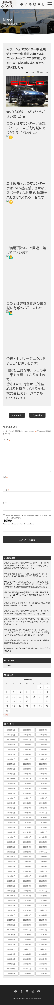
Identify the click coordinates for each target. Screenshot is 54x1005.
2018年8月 (11, 881)
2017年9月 (43, 895)
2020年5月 (11, 847)
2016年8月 (43, 915)
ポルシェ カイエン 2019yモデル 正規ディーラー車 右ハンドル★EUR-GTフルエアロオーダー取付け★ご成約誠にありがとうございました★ (26, 565)
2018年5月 (11, 886)
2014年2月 (27, 964)
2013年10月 (43, 968)
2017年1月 (27, 910)
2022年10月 (43, 798)
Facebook (26, 4)
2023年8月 (27, 783)
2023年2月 (27, 793)
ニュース (31, 72)
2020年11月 (11, 837)
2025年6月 (11, 749)
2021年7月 (27, 822)
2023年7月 (43, 783)
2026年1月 (43, 735)
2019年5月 (11, 866)
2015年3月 (11, 944)
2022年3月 (43, 808)
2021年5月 (11, 827)
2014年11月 (27, 949)
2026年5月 (27, 730)
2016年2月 (27, 925)
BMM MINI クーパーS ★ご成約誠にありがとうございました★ (27, 649)
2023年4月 (43, 788)
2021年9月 (43, 817)
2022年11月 (27, 798)
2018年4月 (27, 886)
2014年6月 (11, 959)
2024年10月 (43, 759)
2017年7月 (27, 900)
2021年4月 (27, 827)
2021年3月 (43, 827)
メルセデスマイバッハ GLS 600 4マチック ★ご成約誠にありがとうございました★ (26, 641)
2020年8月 (11, 842)
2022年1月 (27, 812)
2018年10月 (27, 876)
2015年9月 (11, 934)
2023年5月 (27, 788)
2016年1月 (43, 925)
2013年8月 (27, 973)
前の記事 (17, 415)
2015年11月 (27, 930)
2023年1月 (43, 793)
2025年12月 (11, 739)
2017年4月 (27, 905)
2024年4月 (43, 769)
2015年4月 (43, 939)
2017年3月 (43, 905)
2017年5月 (11, 905)
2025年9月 (11, 744)
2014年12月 (11, 949)
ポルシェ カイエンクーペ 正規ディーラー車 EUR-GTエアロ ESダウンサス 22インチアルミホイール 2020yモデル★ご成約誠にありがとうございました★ (26, 632)
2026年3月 (11, 735)
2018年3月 (43, 886)
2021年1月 (27, 832)
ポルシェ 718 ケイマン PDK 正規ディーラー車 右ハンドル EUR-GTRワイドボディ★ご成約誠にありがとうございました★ (26, 622)
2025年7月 (43, 744)
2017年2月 (11, 910)
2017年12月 (43, 891)
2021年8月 (11, 822)
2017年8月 (11, 900)
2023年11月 (27, 778)
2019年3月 (43, 866)
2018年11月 (11, 876)
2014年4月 (43, 959)
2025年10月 (43, 739)
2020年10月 (27, 837)
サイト (5, 502)
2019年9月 (43, 856)
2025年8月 (27, 744)
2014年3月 (11, 964)
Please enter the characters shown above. (18, 524)
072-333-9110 (43, 4)
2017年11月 (11, 895)
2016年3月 (11, 925)
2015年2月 (27, 944)
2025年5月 (27, 749)
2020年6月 (43, 842)
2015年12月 (11, 930)
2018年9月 (43, 876)
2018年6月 (43, 881)
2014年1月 (43, 964)
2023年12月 (11, 778)
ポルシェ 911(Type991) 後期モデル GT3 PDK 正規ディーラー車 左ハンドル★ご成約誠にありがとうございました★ (26, 595)
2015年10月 (43, 930)
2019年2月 (11, 871)
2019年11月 (11, 856)
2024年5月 (27, 769)
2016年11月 (11, 915)
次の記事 (37, 415)
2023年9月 (11, 783)
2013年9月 (11, 973)
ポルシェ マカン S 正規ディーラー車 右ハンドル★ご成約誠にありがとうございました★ (27, 604)
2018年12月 (43, 871)
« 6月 (5, 714)
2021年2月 (11, 832)
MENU (49, 4)
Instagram (34, 4)
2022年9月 (11, 803)
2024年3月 (11, 774)
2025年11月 (27, 739)
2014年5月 (27, 959)
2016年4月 (43, 920)
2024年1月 (43, 774)
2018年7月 (27, 881)
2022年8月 (27, 803)
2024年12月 (11, 759)
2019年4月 (27, 866)
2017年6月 (43, 900)
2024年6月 (11, 769)
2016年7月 (11, 920)
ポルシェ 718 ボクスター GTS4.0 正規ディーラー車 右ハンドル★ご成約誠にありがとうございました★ (26, 575)
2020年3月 (43, 847)
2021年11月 (11, 817)
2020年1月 (27, 852)
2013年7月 (43, 973)
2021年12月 (43, 812)
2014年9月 (11, 954)
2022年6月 (11, 808)
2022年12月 (11, 798)
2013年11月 (27, 968)
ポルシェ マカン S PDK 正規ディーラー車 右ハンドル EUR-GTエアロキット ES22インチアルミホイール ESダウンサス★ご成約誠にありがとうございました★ (26, 584)
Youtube (39, 4)
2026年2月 (27, 735)
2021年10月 (27, 817)
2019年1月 (27, 871)
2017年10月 (27, 895)
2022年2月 (11, 812)
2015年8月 (27, 934)
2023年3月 (11, 793)
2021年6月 (43, 822)
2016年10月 (27, 915)
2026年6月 (11, 730)
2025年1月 (43, 754)
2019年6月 (43, 861)
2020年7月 (27, 842)
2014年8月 (27, 954)
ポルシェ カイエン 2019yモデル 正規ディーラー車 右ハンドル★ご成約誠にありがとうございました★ (26, 612)
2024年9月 (11, 764)
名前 (5, 477)
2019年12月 (43, 852)
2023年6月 (11, 788)
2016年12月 (43, 910)
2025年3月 (11, 754)
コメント (6, 439)
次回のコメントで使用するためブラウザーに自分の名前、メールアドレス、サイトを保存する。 (28, 516)
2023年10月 (43, 778)
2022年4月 (27, 808)
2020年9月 (43, 837)
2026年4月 (43, 730)
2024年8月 (27, 764)
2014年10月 (43, 949)
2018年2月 (11, 891)
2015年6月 (11, 939)
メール (6, 490)
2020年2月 (11, 852)
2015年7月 (43, 934)
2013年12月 (11, 968)
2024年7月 (43, 764)
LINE (30, 4)
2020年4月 (27, 847)
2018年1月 (27, 891)
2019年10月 (27, 856)
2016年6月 (27, 920)
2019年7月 (27, 861)
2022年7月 (43, 803)
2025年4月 (43, 749)
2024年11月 (27, 759)
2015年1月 (43, 944)
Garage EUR (7, 4)
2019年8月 (11, 861)
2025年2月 (27, 754)
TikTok (21, 4)
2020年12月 (43, 832)
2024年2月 (27, 774)
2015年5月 (27, 939)
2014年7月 (43, 954)
